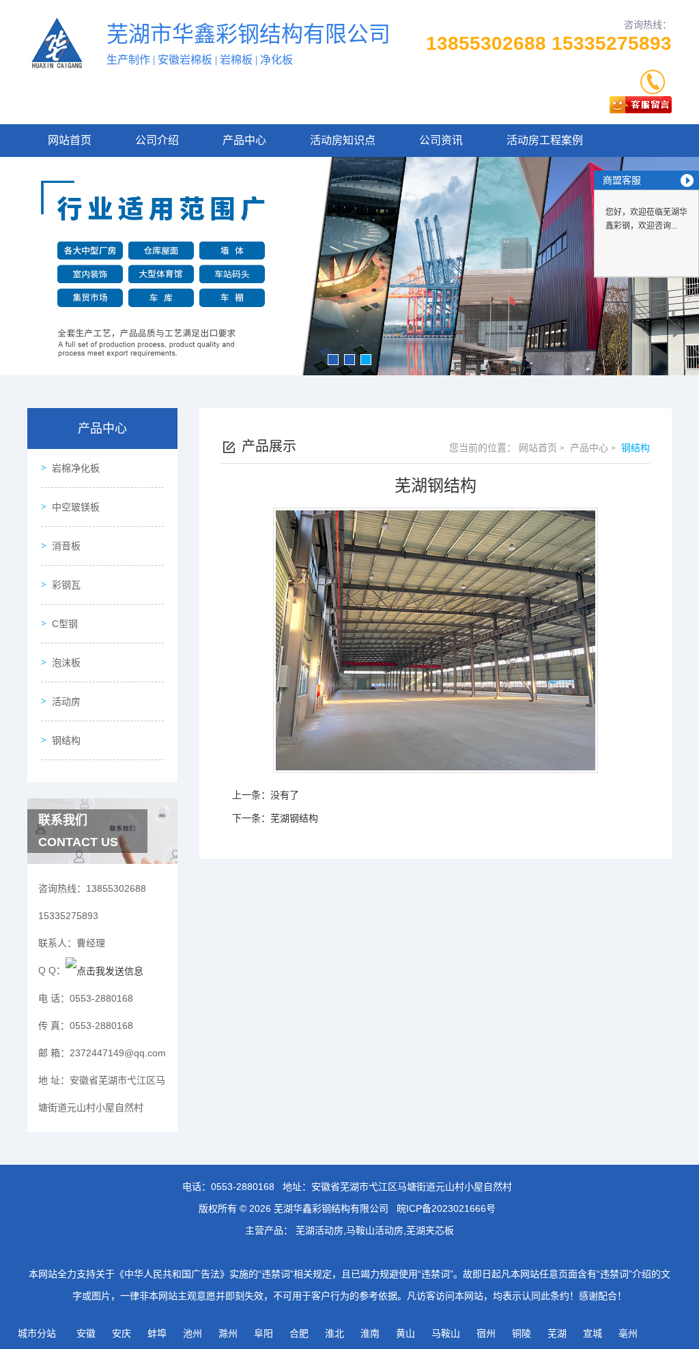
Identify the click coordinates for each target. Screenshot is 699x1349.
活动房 (66, 701)
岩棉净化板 (76, 468)
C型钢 (65, 623)
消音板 (66, 545)
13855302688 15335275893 (549, 43)
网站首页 (69, 140)
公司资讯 (441, 140)
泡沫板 (66, 662)
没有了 (284, 794)
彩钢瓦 (66, 584)
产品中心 (244, 140)
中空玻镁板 (76, 507)
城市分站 (37, 1333)
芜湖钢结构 (294, 818)
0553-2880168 (242, 1186)
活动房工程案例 (545, 140)
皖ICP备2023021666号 (446, 1208)
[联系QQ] (104, 970)
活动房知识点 (342, 140)
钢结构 (66, 740)
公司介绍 (157, 140)
